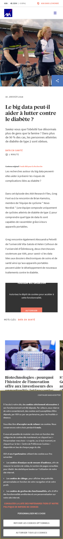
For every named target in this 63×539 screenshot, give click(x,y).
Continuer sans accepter (49, 395)
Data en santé (14, 150)
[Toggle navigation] (55, 13)
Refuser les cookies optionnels (32, 523)
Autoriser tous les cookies (31, 532)
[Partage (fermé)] (57, 80)
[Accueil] (8, 13)
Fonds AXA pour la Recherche (31, 166)
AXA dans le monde (50, 3)
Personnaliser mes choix (32, 513)
